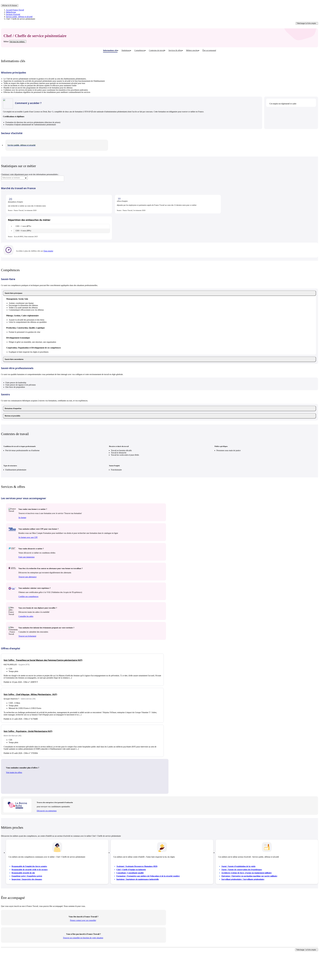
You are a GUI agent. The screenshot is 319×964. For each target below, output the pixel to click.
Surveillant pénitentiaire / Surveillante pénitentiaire (242, 879)
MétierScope (11, 12)
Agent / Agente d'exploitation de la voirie (238, 866)
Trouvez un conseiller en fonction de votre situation (83, 938)
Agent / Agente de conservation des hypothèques (241, 869)
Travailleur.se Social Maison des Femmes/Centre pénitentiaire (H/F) (43, 660)
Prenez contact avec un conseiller (83, 920)
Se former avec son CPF (28, 537)
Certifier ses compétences (28, 596)
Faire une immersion (26, 557)
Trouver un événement (27, 636)
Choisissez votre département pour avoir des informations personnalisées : (30, 174)
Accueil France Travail (15, 10)
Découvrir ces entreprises (47, 811)
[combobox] (14, 178)
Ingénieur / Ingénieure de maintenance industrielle (137, 879)
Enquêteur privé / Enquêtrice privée (27, 876)
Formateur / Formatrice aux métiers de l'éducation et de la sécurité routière (148, 876)
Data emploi (48, 251)
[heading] (159, 293)
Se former (22, 517)
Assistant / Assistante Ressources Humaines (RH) (136, 866)
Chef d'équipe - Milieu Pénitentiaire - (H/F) (30, 694)
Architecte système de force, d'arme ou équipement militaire (246, 873)
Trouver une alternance (27, 577)
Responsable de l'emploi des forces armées (29, 866)
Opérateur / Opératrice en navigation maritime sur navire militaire (249, 876)
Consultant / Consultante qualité (130, 873)
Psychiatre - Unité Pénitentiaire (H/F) (28, 731)
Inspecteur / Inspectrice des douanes (27, 879)
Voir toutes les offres (14, 772)
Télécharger (306, 23)
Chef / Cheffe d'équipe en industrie (131, 869)
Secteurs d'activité (13, 14)
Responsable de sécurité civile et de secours (30, 869)
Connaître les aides (25, 616)
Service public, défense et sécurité (19, 17)
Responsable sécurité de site (23, 873)
